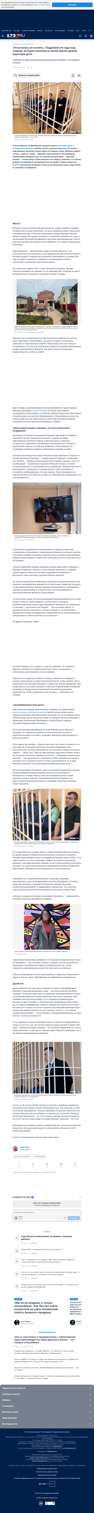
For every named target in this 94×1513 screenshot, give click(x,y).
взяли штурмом (39, 410)
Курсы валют (60, 31)
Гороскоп (48, 31)
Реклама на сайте (10, 1412)
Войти (21, 1219)
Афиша (40, 31)
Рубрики (6, 1400)
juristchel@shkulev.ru (69, 1448)
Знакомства (6, 31)
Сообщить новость (11, 1394)
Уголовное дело (39, 1156)
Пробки (71, 31)
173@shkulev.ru (57, 1446)
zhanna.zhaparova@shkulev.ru (39, 1458)
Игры (84, 31)
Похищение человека (21, 1156)
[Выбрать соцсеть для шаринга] (79, 75)
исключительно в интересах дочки (29, 712)
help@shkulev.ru (52, 1451)
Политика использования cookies (47, 1472)
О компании (8, 1406)
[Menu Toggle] (3, 36)
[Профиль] (91, 36)
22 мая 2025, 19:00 (19, 67)
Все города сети (9, 1424)
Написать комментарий (29, 75)
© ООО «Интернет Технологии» (47, 1498)
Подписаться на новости (13, 1388)
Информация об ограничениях (47, 1468)
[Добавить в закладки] (73, 75)
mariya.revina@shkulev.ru (40, 1461)
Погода (17, 31)
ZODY (78, 31)
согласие (42, 5)
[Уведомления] (85, 36)
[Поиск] (80, 36)
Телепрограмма (28, 31)
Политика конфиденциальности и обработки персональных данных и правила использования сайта (47, 1478)
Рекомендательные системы (47, 1475)
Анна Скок (25, 1147)
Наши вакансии (9, 1418)
